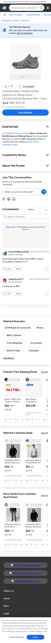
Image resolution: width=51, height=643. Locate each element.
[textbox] (21, 191)
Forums (15, 20)
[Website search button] (41, 8)
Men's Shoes (14, 335)
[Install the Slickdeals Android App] (25, 573)
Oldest (31, 209)
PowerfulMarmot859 (18, 252)
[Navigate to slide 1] (22, 77)
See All (44, 372)
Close (35, 637)
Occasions (36, 342)
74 (29, 420)
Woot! (28, 414)
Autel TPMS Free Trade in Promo (13, 400)
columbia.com (18, 133)
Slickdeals (6, 20)
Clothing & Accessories (18, 327)
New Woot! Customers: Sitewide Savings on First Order (34, 400)
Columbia (6, 133)
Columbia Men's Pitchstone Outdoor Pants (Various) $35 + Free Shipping (13, 525)
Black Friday (13, 350)
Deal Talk (25, 20)
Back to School (16, 15)
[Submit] (6, 216)
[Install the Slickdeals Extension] (25, 565)
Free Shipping (14, 342)
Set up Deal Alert (24, 33)
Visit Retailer (26, 112)
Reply (18, 269)
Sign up (10, 227)
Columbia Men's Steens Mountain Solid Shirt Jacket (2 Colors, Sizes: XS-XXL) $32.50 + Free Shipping (13, 461)
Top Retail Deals (33, 15)
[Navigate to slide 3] (27, 77)
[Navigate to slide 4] (29, 77)
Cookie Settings (16, 637)
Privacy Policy (26, 628)
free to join (34, 142)
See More (8, 358)
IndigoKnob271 (15, 279)
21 (8, 420)
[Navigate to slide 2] (24, 77)
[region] (25, 630)
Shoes (40, 327)
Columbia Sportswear (13, 475)
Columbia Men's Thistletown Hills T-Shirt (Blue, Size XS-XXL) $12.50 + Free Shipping (34, 461)
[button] (11, 86)
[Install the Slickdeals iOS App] (25, 581)
